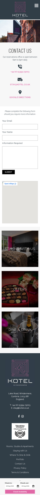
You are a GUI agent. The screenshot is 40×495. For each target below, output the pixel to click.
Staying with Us (20, 450)
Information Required (12, 143)
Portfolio (20, 459)
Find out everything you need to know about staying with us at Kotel (20, 249)
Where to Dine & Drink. (20, 329)
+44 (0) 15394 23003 (20, 72)
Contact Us (20, 464)
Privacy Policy (20, 468)
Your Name (7, 132)
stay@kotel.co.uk (20, 84)
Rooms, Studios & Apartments (20, 446)
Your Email (7, 121)
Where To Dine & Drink (20, 455)
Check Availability (20, 492)
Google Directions (20, 97)
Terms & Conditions (20, 472)
